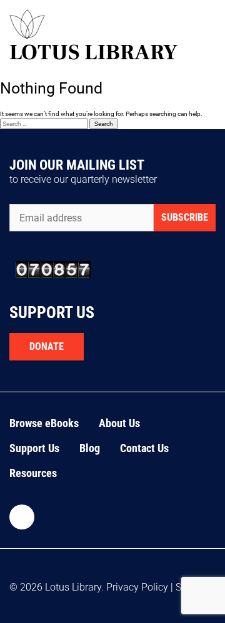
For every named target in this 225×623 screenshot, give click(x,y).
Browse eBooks (44, 423)
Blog (89, 448)
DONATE (46, 346)
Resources (33, 473)
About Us (119, 423)
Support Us (34, 448)
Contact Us (144, 448)
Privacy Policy (137, 587)
